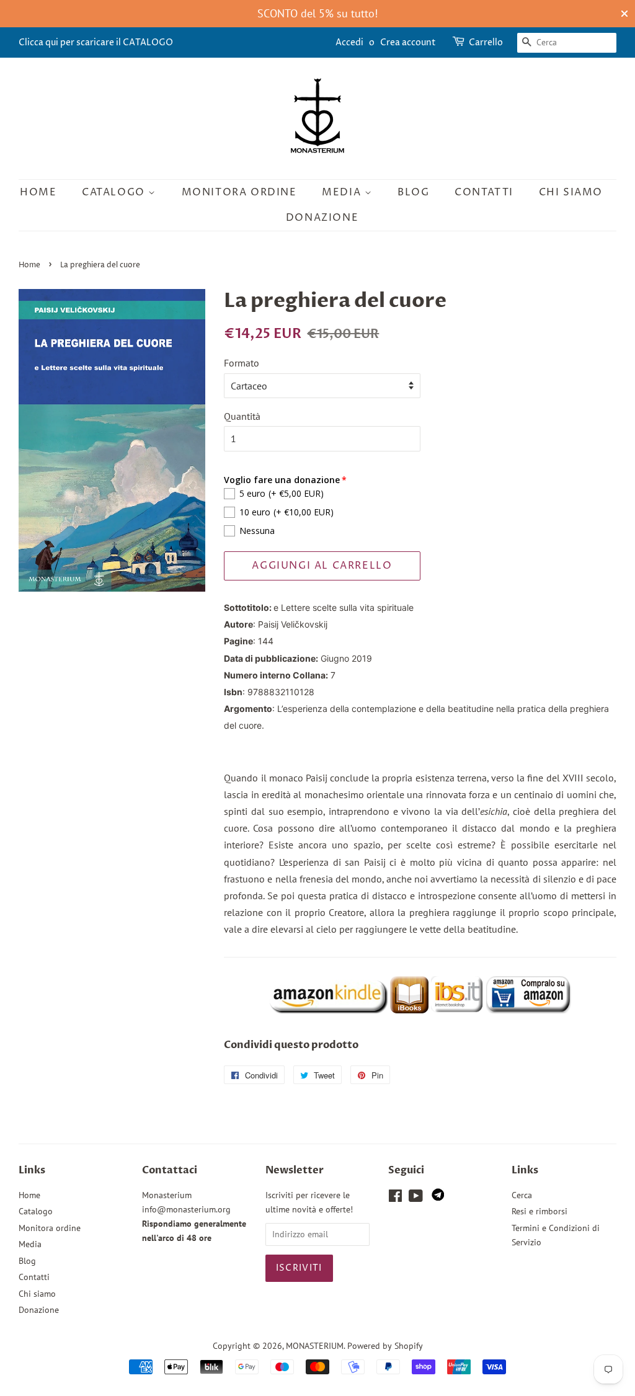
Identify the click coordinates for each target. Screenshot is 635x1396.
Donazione (322, 218)
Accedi (349, 42)
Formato (241, 363)
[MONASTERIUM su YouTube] (416, 1198)
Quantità (242, 416)
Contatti (484, 192)
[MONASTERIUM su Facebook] (395, 1198)
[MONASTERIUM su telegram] (438, 1197)
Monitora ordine (239, 192)
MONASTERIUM (315, 1345)
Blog (413, 192)
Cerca (522, 1195)
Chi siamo (571, 192)
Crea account (408, 42)
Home (38, 192)
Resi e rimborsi (539, 1211)
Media (343, 192)
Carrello (486, 42)
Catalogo (115, 192)
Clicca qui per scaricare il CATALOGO (96, 42)
